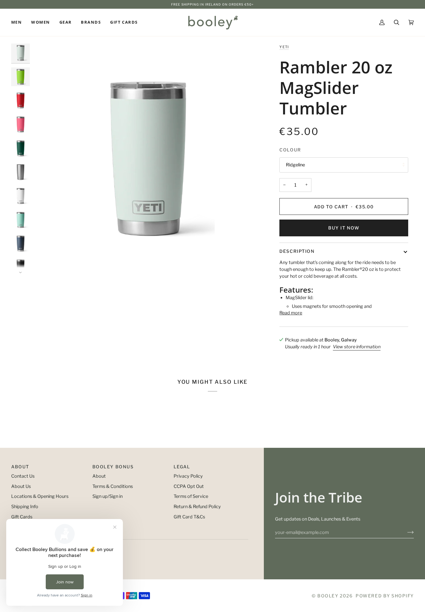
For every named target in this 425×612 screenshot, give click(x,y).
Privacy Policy (188, 476)
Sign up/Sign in (107, 496)
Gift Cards (21, 517)
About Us (21, 486)
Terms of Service (191, 496)
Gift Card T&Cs (189, 517)
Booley (327, 595)
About (99, 476)
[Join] (405, 532)
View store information (357, 347)
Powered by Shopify (385, 595)
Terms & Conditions (112, 486)
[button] (18, 22)
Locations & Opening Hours (39, 496)
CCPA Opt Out (189, 486)
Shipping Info (24, 506)
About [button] (20, 466)
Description (297, 251)
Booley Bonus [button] (112, 466)
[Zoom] (148, 158)
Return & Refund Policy (197, 506)
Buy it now (343, 227)
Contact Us (23, 476)
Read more (290, 313)
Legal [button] (182, 466)
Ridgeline (295, 165)
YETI (284, 47)
